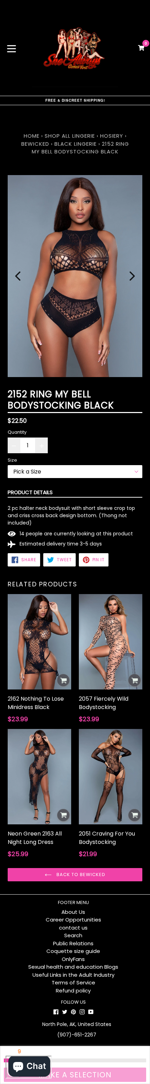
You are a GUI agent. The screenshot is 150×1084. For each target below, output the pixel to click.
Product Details (30, 492)
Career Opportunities (73, 919)
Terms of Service (73, 982)
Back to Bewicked (80, 874)
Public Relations (73, 943)
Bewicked (35, 143)
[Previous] (18, 276)
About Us (73, 912)
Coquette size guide (73, 951)
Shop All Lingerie (70, 135)
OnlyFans (73, 959)
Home (31, 135)
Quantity (17, 432)
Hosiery (111, 135)
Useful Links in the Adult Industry (73, 974)
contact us (73, 927)
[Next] (132, 276)
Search (73, 935)
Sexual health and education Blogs (73, 966)
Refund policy (73, 990)
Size (12, 460)
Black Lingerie (75, 143)
